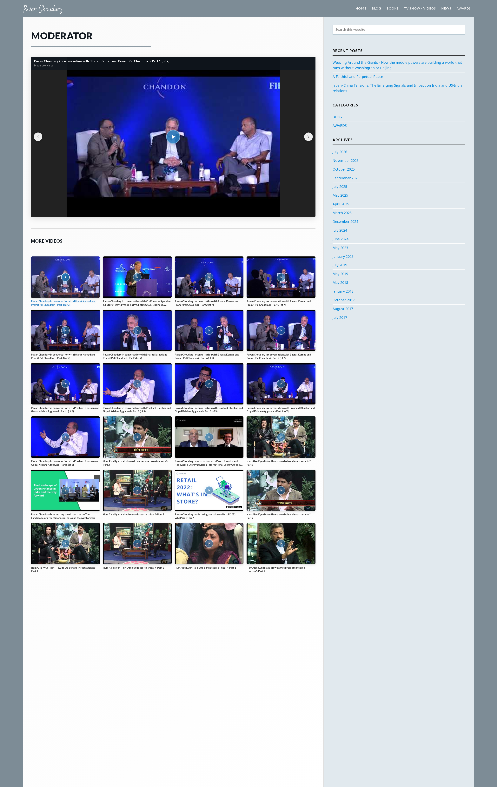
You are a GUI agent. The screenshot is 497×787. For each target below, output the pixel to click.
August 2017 (343, 308)
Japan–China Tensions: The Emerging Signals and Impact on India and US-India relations (397, 88)
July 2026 (340, 151)
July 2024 (340, 230)
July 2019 (340, 265)
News (446, 8)
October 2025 (344, 169)
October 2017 (344, 300)
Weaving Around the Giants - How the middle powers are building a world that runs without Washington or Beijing (397, 65)
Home (360, 8)
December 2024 (345, 221)
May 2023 (340, 247)
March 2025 (342, 212)
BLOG (337, 117)
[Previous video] (38, 136)
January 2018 (343, 291)
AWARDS (340, 125)
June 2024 (340, 239)
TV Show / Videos (420, 8)
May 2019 (340, 273)
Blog (376, 8)
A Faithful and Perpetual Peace (358, 76)
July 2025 (340, 186)
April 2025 (341, 204)
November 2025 (346, 160)
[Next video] (308, 136)
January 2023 (343, 256)
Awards (464, 8)
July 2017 (340, 317)
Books (393, 8)
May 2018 (340, 282)
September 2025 (346, 178)
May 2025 (340, 195)
